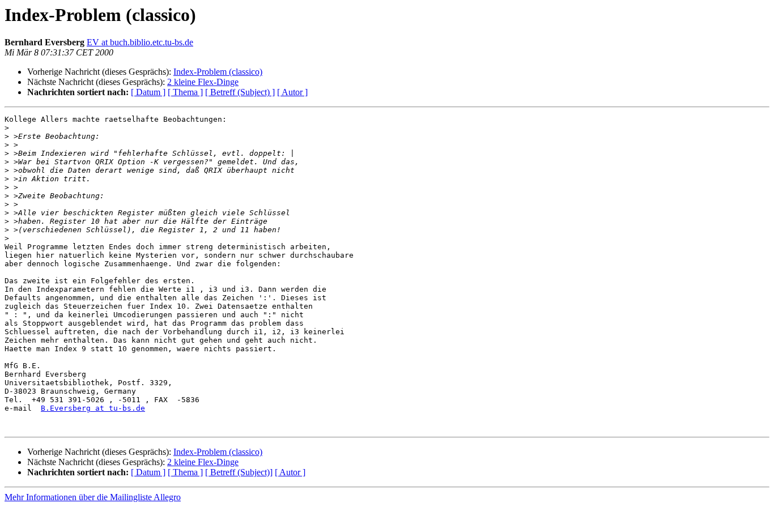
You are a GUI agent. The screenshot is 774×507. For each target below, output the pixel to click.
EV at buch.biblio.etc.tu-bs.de (140, 42)
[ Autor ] (292, 92)
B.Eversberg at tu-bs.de (93, 408)
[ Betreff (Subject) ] (240, 92)
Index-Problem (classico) (217, 71)
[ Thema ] (185, 92)
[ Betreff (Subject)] (239, 472)
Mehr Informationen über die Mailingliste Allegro (93, 497)
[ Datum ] (148, 92)
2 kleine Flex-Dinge (203, 82)
